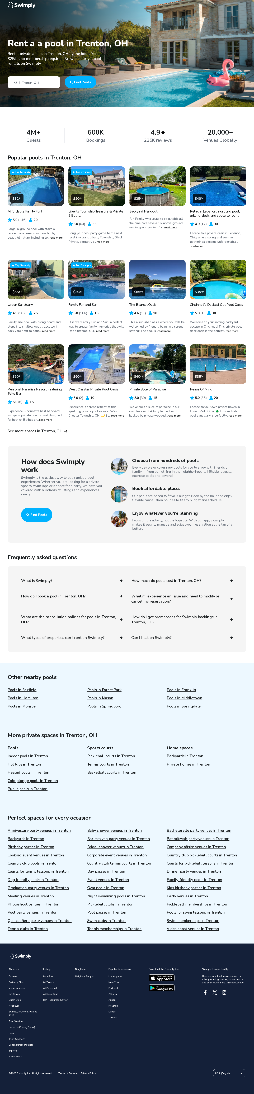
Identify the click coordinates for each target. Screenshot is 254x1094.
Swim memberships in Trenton (193, 920)
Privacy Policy (88, 1073)
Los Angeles (115, 976)
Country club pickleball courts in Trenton (202, 855)
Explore (13, 1050)
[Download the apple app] (162, 977)
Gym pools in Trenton (105, 887)
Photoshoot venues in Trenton (33, 904)
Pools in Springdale (184, 706)
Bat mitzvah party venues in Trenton (198, 838)
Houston (113, 1005)
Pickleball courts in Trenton (111, 756)
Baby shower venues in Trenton (114, 830)
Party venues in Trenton (187, 896)
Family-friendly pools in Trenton (194, 879)
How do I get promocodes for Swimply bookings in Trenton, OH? (174, 619)
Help (11, 1033)
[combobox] (34, 82)
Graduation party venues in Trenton (38, 887)
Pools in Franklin (181, 689)
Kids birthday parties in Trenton (194, 887)
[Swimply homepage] (127, 5)
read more (56, 238)
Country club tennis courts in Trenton (119, 863)
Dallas (112, 1011)
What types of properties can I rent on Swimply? (63, 637)
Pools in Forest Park (104, 689)
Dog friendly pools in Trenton (33, 879)
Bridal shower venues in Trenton (115, 847)
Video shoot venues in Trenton (193, 928)
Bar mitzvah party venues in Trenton (118, 838)
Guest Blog (15, 1000)
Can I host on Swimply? (151, 637)
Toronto (113, 1017)
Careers (13, 976)
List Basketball (50, 994)
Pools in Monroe (22, 706)
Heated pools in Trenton (28, 772)
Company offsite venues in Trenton (196, 847)
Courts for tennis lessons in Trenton (38, 871)
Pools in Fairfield (22, 689)
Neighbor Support (85, 976)
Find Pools (82, 82)
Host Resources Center (55, 1000)
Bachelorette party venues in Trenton (199, 830)
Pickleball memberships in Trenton (197, 904)
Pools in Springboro (104, 706)
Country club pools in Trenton (33, 863)
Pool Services (16, 1021)
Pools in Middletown (184, 698)
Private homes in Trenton (188, 764)
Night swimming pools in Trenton (116, 896)
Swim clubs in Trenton (106, 920)
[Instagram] (224, 992)
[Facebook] (205, 992)
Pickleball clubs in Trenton (110, 904)
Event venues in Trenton (108, 879)
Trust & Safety (17, 1039)
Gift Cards (14, 994)
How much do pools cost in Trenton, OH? (166, 580)
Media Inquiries (17, 988)
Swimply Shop (16, 982)
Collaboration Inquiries (21, 1044)
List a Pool (47, 976)
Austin (112, 1000)
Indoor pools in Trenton (28, 756)
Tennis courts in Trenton (108, 764)
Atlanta (113, 994)
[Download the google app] (162, 987)
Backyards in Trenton (185, 756)
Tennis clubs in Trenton (28, 928)
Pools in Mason (100, 698)
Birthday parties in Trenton (31, 847)
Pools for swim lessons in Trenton (196, 912)
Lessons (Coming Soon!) (22, 1027)
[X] (215, 992)
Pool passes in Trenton (106, 912)
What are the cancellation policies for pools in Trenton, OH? (68, 619)
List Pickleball (49, 988)
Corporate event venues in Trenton (117, 855)
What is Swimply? (36, 580)
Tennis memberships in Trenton (114, 928)
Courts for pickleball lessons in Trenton (200, 863)
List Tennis (48, 982)
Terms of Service (67, 1073)
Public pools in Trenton (28, 788)
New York (114, 982)
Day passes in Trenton (106, 871)
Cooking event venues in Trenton (36, 855)
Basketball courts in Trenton (111, 772)
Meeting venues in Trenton (31, 896)
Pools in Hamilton (23, 698)
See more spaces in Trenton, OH (35, 431)
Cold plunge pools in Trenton (33, 780)
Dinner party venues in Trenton (194, 871)
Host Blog (14, 1005)
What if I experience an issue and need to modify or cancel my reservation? (175, 599)
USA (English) (223, 1073)
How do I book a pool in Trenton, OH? (53, 596)
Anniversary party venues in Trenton (39, 830)
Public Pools (15, 1056)
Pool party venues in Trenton (33, 912)
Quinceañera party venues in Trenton (40, 920)
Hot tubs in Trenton (24, 764)
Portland (113, 988)
